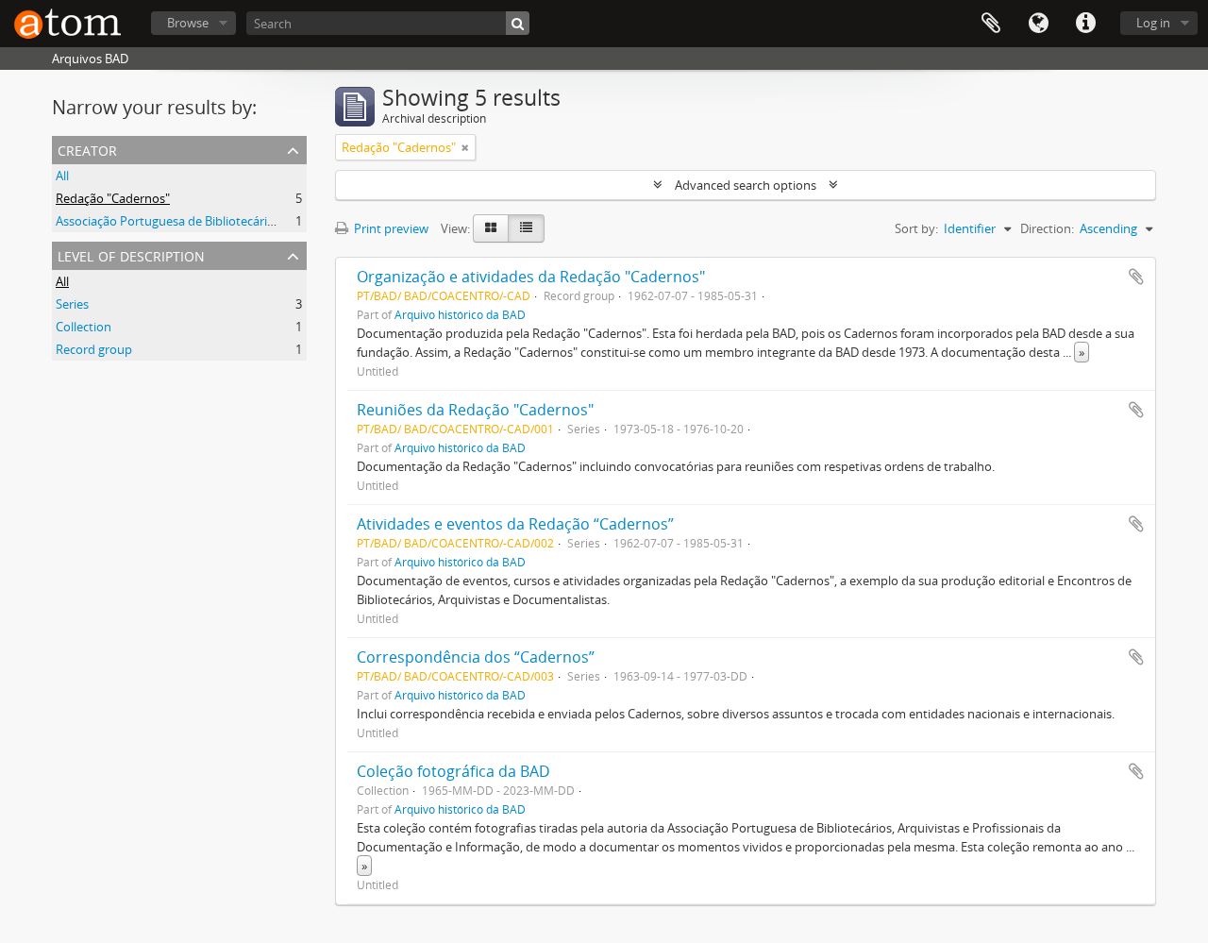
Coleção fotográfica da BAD (453, 771)
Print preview (389, 228)
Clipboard (991, 23)
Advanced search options (745, 185)
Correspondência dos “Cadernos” (476, 657)
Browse (188, 22)
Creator (87, 148)
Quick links (1085, 23)
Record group (94, 349)
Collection (83, 326)
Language (1038, 23)
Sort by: (916, 228)
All (62, 175)
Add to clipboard (1136, 276)
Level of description (131, 254)
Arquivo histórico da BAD (460, 314)
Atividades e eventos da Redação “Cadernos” (515, 524)
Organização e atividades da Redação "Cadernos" (531, 276)
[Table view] (526, 228)
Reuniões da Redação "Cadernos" (475, 409)
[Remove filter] (465, 147)
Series (72, 303)
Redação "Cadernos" (113, 198)
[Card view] (491, 228)
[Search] (517, 23)
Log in (1153, 22)
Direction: (1047, 228)
